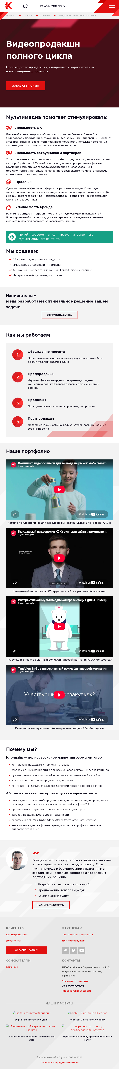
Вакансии (12, 966)
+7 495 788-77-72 (53, 6)
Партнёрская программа (77, 934)
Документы (13, 940)
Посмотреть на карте (75, 981)
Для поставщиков (73, 940)
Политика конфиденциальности (60, 1062)
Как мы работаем (17, 934)
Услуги (28, 15)
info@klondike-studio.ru (76, 990)
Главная (10, 15)
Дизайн (46, 15)
